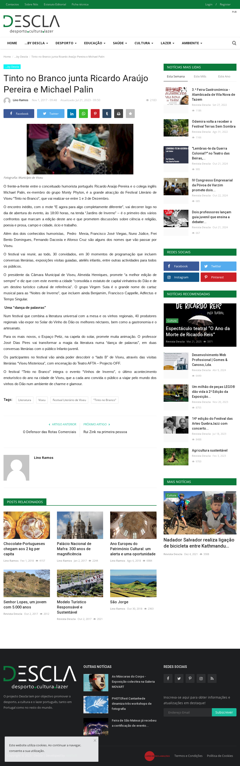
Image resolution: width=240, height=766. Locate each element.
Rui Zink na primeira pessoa (105, 432)
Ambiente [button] (191, 43)
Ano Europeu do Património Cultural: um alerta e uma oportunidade (132, 548)
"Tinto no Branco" (104, 400)
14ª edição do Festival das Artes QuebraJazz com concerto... (212, 423)
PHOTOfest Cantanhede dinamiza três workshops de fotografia (132, 704)
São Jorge (119, 602)
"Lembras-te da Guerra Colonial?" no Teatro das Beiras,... (211, 153)
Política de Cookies (220, 756)
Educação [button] (93, 43)
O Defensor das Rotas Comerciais (49, 432)
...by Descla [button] (35, 43)
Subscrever (224, 712)
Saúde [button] (119, 43)
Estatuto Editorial (55, 4)
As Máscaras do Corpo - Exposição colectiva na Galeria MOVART (133, 682)
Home (12, 43)
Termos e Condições (188, 756)
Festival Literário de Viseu (69, 400)
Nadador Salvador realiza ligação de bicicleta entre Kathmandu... (199, 543)
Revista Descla (13, 613)
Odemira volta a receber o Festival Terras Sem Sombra (214, 124)
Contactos (12, 4)
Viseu (41, 400)
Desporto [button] (65, 43)
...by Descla (21, 56)
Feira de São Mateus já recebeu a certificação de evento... (134, 723)
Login (208, 4)
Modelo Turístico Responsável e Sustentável (71, 607)
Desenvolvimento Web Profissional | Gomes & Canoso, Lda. (209, 360)
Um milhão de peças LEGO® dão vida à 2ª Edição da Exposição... (213, 391)
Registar (225, 4)
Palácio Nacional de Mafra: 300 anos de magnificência (74, 548)
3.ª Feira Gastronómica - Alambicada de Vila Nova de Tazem (213, 94)
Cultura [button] (143, 43)
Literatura (24, 400)
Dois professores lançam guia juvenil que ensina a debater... (211, 217)
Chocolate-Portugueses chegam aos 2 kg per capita (24, 548)
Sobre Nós (31, 4)
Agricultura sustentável (210, 450)
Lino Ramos (20, 100)
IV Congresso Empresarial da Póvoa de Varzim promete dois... (212, 185)
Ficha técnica (80, 4)
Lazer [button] (166, 43)
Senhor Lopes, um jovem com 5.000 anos (25, 604)
